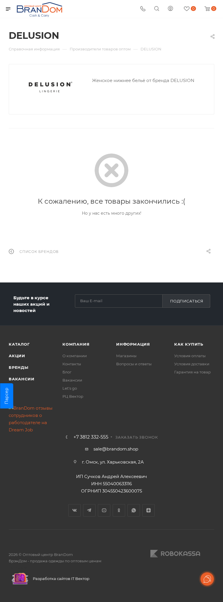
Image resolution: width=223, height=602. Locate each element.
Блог (66, 372)
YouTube (104, 510)
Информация (133, 344)
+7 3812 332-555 (90, 437)
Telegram (89, 510)
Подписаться (187, 301)
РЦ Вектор (72, 396)
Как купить (188, 344)
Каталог (19, 344)
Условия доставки (191, 364)
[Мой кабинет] (170, 9)
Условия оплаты (190, 355)
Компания (75, 344)
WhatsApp (133, 510)
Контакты (71, 364)
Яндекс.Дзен (148, 510)
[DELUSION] (50, 87)
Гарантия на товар (192, 372)
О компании (74, 355)
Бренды (18, 367)
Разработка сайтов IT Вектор (60, 578)
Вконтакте (74, 510)
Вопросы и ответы (134, 364)
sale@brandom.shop (115, 449)
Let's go (69, 388)
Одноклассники (119, 510)
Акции (17, 355)
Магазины (126, 355)
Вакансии (21, 379)
